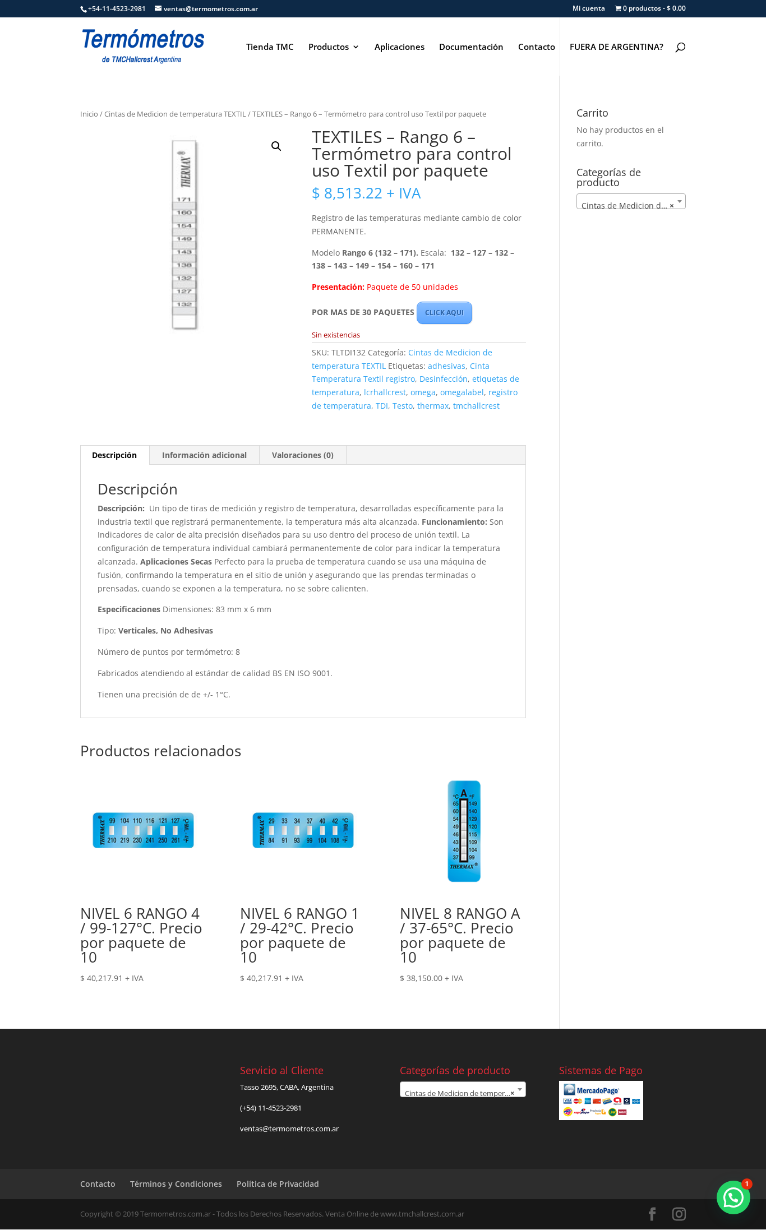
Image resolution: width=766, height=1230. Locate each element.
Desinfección (443, 378)
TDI (382, 405)
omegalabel (462, 392)
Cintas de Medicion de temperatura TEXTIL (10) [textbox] (465, 1093)
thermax (433, 405)
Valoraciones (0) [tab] (303, 455)
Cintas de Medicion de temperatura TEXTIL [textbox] (633, 205)
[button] (276, 146)
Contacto (536, 47)
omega (423, 392)
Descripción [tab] (114, 455)
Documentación (471, 47)
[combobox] (631, 201)
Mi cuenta (589, 9)
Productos (328, 47)
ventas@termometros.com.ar (289, 1128)
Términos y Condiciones (176, 1183)
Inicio (89, 114)
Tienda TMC (270, 47)
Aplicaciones (399, 47)
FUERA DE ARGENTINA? (616, 47)
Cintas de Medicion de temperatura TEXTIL (175, 114)
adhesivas (446, 365)
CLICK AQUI (444, 312)
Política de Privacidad (278, 1183)
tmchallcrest (476, 405)
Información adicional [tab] (204, 455)
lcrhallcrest (385, 392)
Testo (403, 405)
